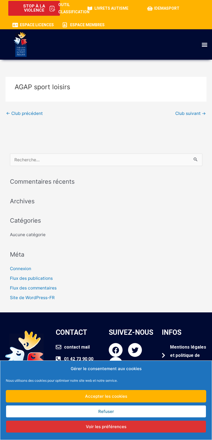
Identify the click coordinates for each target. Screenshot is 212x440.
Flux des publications (31, 278)
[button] (204, 44)
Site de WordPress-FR (32, 297)
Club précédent (24, 113)
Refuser (106, 411)
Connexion (20, 268)
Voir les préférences (106, 426)
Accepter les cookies (106, 396)
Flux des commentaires (33, 288)
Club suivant (190, 113)
